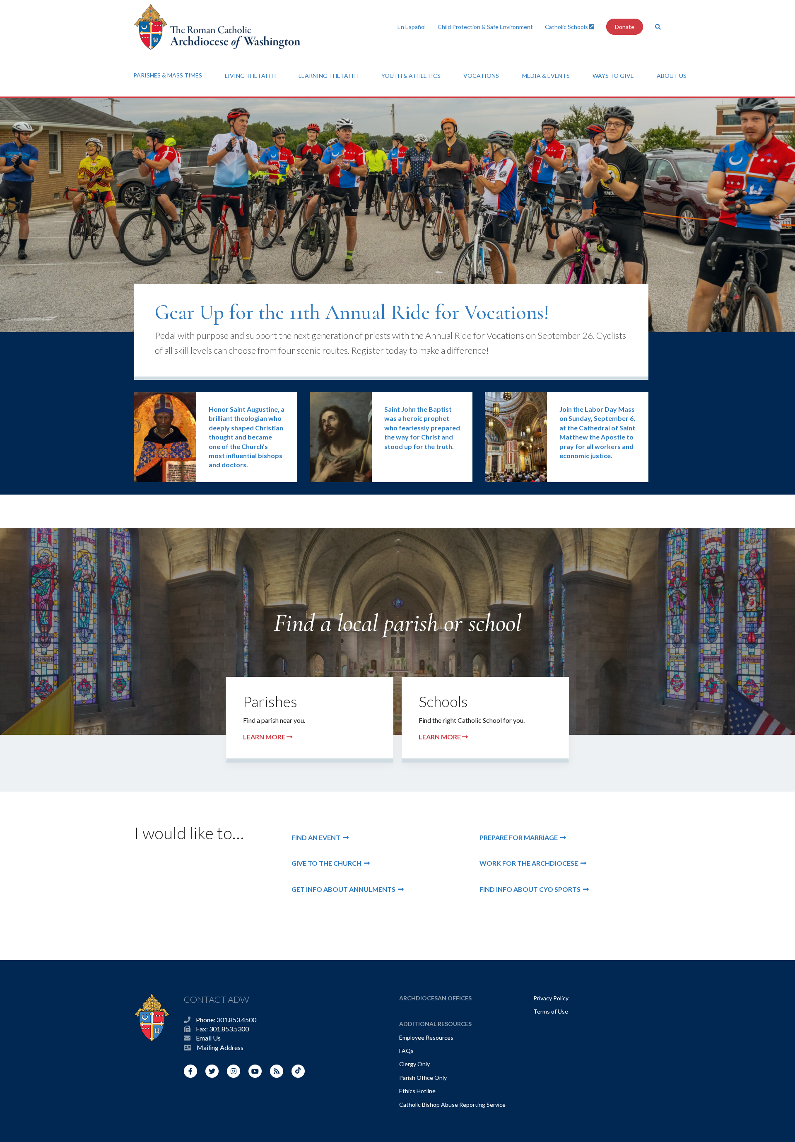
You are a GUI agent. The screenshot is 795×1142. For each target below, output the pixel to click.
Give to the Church (328, 863)
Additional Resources (435, 1023)
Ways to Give (613, 75)
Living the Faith (250, 75)
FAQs (406, 1050)
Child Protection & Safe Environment (485, 26)
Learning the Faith (329, 75)
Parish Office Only (423, 1077)
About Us (672, 75)
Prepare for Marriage (519, 837)
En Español (412, 26)
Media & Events (546, 75)
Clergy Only (414, 1063)
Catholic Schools (567, 26)
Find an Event (317, 837)
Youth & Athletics (411, 75)
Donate (624, 26)
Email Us (208, 1038)
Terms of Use (550, 1011)
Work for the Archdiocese (530, 863)
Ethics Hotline (417, 1090)
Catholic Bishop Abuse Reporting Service (452, 1104)
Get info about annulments (345, 889)
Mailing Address (220, 1047)
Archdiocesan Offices (435, 998)
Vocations (481, 75)
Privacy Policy (551, 998)
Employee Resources (426, 1037)
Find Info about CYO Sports (531, 889)
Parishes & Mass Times (167, 75)
